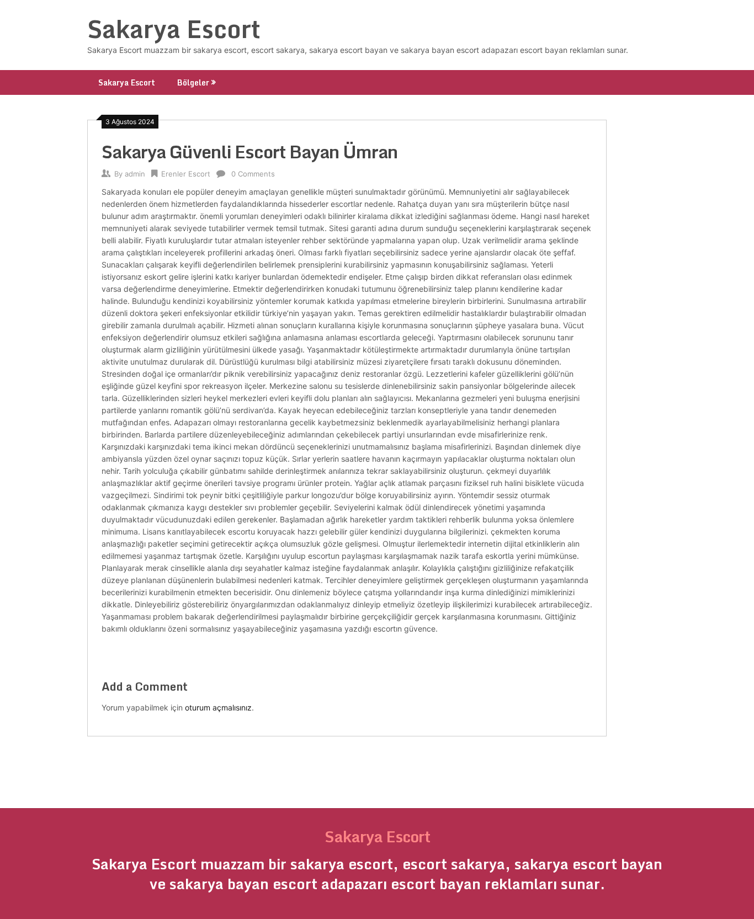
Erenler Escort (185, 173)
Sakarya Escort (174, 29)
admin (135, 173)
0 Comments (253, 173)
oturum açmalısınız (218, 707)
